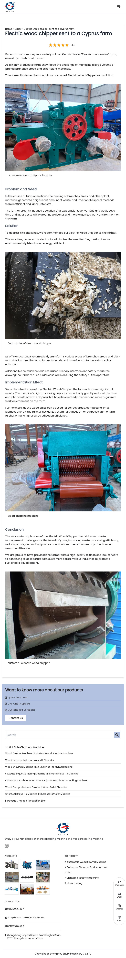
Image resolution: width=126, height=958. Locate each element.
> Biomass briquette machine (82, 877)
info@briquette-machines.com (26, 917)
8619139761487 (15, 908)
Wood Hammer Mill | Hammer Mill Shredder (29, 760)
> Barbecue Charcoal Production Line (86, 867)
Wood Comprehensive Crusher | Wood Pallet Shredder (36, 787)
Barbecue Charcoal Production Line (25, 800)
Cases (17, 29)
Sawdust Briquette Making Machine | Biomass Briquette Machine (41, 773)
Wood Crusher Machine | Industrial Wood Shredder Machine (39, 753)
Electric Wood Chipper (76, 54)
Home (8, 29)
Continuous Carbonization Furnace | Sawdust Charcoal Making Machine (46, 780)
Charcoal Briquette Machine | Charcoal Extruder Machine (37, 794)
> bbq (68, 872)
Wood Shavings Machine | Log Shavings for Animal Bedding (39, 767)
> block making (73, 883)
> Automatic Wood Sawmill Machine (85, 862)
